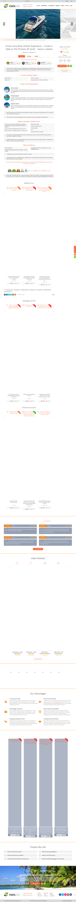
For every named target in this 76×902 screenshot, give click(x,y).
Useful (63, 5)
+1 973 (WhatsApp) (42, 900)
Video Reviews (38, 558)
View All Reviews (38, 549)
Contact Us (27, 1)
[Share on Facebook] (5, 295)
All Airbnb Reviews (38, 521)
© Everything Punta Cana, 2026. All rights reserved (12, 900)
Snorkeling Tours (17, 289)
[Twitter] (62, 894)
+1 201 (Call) (33, 900)
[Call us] (17, 63)
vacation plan (24, 714)
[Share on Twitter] (9, 295)
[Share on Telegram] (13, 295)
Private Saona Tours (39, 289)
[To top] (53, 295)
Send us (49, 713)
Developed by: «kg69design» (67, 900)
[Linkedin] (70, 894)
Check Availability (62, 66)
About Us (39, 894)
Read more (24, 530)
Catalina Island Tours (9, 289)
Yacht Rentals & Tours (8, 291)
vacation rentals (50, 700)
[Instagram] (65, 894)
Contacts (39, 893)
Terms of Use (40, 895)
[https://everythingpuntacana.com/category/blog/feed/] (15, 295)
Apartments (44, 5)
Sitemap (51, 894)
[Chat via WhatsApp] (20, 63)
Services (58, 5)
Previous (4, 24)
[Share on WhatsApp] (11, 295)
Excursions (51, 5)
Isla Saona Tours (32, 289)
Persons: (64, 55)
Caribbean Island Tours (25, 289)
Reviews (51, 893)
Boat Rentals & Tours (47, 289)
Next (72, 24)
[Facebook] (60, 894)
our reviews (68, 722)
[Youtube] (68, 894)
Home (5, 40)
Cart (71, 1)
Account (67, 1)
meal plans (28, 720)
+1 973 (26, 6)
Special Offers (52, 895)
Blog (67, 5)
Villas (38, 5)
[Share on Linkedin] (7, 295)
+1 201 (26, 5)
